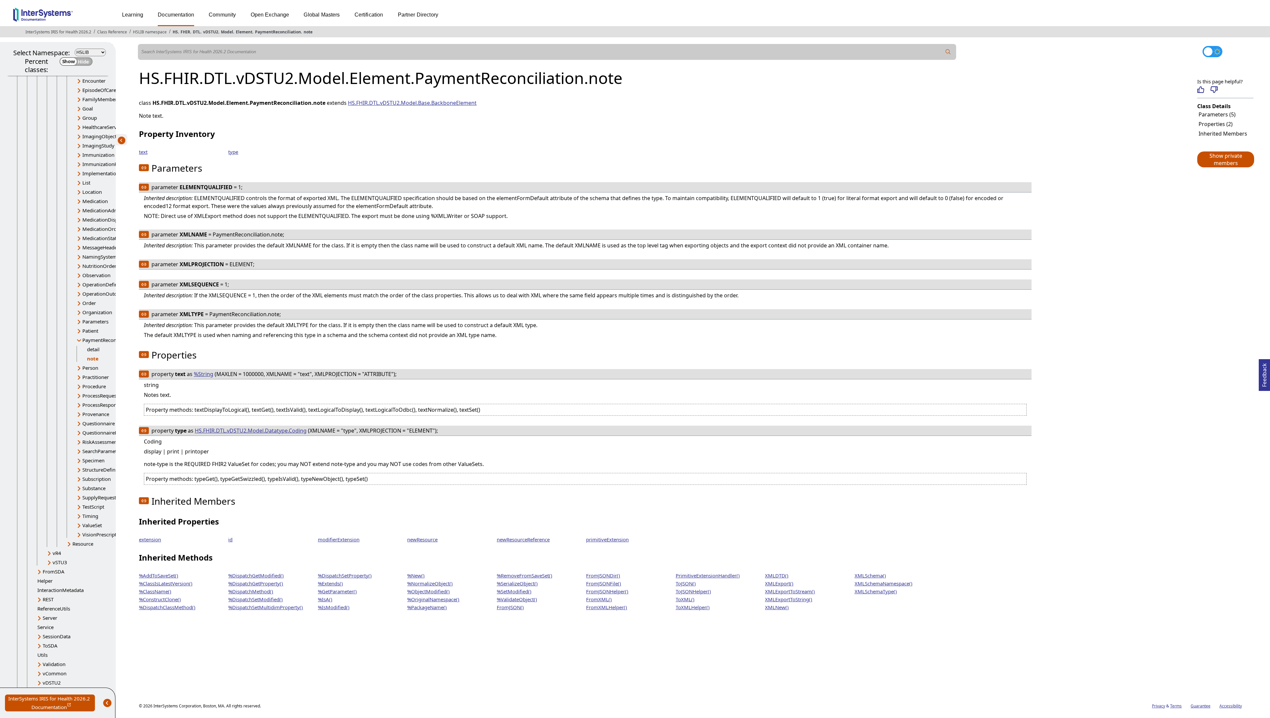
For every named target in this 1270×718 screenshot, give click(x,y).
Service (45, 627)
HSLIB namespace (150, 32)
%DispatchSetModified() (255, 599)
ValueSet (92, 525)
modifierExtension (339, 539)
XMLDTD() (776, 575)
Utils (42, 655)
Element (244, 32)
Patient (90, 330)
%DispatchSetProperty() (345, 575)
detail (93, 349)
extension (150, 539)
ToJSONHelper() (693, 591)
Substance (94, 488)
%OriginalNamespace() (433, 599)
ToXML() (685, 599)
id (230, 539)
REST (48, 599)
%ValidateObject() (517, 599)
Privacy (1158, 706)
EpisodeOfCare (99, 90)
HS (175, 32)
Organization (97, 312)
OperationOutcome (104, 293)
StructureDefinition (104, 469)
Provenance (95, 414)
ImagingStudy (98, 145)
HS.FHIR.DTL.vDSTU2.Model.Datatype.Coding (251, 430)
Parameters (95, 321)
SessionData (56, 636)
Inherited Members (1223, 133)
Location (92, 192)
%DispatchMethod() (250, 591)
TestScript (93, 506)
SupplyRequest (99, 497)
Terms (1176, 706)
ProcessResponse (102, 404)
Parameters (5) (1217, 114)
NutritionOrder (99, 266)
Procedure (94, 386)
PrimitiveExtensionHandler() (708, 575)
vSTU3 (60, 562)
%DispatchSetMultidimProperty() (265, 607)
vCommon (54, 673)
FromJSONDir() (603, 575)
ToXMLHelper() (693, 607)
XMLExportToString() (788, 599)
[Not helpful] (1213, 89)
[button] (1225, 159)
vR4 (57, 553)
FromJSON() (510, 607)
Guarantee (1200, 706)
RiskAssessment (100, 442)
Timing (90, 516)
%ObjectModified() (428, 591)
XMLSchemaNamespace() (883, 583)
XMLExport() (779, 583)
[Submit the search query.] (948, 52)
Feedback (1264, 373)
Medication (95, 201)
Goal (87, 108)
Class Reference (112, 32)
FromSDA (53, 571)
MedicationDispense (105, 219)
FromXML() (599, 599)
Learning (132, 15)
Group (89, 117)
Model (227, 32)
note (308, 32)
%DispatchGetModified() (256, 575)
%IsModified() (334, 607)
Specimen (93, 460)
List (86, 182)
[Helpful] (1200, 89)
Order (89, 303)
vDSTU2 (210, 32)
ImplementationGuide (107, 173)
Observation (96, 275)
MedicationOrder (101, 229)
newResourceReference (523, 539)
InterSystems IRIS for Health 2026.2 (58, 32)
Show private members (1225, 159)
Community (222, 15)
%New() (416, 575)
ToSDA (50, 645)
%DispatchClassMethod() (167, 607)
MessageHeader (100, 247)
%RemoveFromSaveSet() (524, 575)
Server (50, 617)
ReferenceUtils (53, 608)
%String (203, 374)
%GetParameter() (337, 591)
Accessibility (1230, 706)
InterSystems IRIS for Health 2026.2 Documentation (51, 703)
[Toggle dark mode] (1212, 51)
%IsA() (325, 599)
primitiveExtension (607, 539)
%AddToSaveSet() (158, 575)
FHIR (185, 32)
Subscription (96, 479)
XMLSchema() (870, 575)
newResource (422, 539)
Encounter (94, 80)
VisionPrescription (103, 534)
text (143, 151)
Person (90, 367)
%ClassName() (155, 591)
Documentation (176, 15)
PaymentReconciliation (278, 32)
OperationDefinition (105, 284)
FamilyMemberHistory (108, 99)
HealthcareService (102, 127)
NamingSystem (99, 256)
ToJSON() (686, 583)
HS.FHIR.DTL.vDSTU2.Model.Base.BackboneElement (412, 102)
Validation (54, 664)
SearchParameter (101, 451)
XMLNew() (777, 607)
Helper (45, 580)
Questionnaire (98, 423)
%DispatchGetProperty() (255, 583)
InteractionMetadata (60, 590)
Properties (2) (1216, 124)
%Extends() (330, 583)
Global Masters (322, 15)
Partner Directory (418, 15)
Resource (82, 543)
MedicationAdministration (112, 210)
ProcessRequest (100, 395)
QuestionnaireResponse (109, 432)
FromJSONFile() (603, 583)
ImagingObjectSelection (109, 136)
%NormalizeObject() (430, 583)
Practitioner (95, 377)
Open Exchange (270, 15)
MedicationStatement (106, 238)
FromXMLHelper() (606, 607)
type (233, 151)
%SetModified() (514, 591)
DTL (196, 32)
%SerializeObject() (517, 583)
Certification (369, 15)
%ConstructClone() (160, 599)
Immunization (98, 154)
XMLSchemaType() (876, 591)
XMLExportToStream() (790, 591)
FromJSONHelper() (607, 591)
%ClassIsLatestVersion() (165, 583)
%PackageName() (427, 607)
